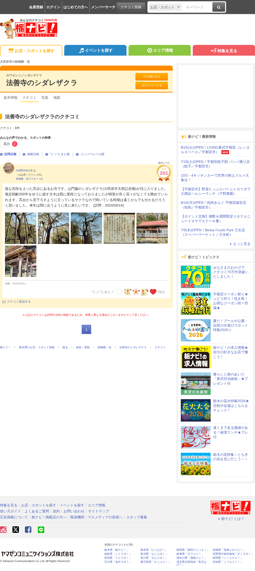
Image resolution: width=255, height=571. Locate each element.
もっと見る (242, 244)
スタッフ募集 (136, 517)
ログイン (53, 7)
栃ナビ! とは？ (232, 519)
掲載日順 (33, 154)
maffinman (23, 170)
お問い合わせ (74, 511)
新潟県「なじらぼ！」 (154, 554)
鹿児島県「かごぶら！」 (155, 562)
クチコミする (153, 85)
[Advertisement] (215, 96)
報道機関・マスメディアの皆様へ (96, 517)
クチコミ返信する (19, 301)
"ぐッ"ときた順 (60, 154)
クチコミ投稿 (131, 7)
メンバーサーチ (103, 7)
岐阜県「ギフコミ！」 (190, 554)
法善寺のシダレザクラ (42, 83)
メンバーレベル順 (92, 154)
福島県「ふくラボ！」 (118, 554)
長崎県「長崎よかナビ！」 (229, 550)
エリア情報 (163, 50)
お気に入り (154, 76)
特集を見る (227, 51)
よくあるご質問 (37, 511)
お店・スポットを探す (35, 51)
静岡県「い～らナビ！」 (228, 558)
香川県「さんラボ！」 (154, 558)
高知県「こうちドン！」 (228, 562)
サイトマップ (98, 511)
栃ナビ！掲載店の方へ (49, 517)
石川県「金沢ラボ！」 (118, 562)
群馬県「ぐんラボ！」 (118, 558)
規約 (56, 511)
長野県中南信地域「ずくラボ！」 (233, 554)
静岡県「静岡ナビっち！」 (193, 550)
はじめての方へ (76, 7)
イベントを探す (99, 50)
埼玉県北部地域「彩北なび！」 (192, 563)
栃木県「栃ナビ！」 (116, 550)
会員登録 (36, 7)
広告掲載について (14, 517)
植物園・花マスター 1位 (29, 178)
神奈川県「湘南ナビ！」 (192, 558)
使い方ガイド (10, 511)
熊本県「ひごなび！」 (154, 550)
